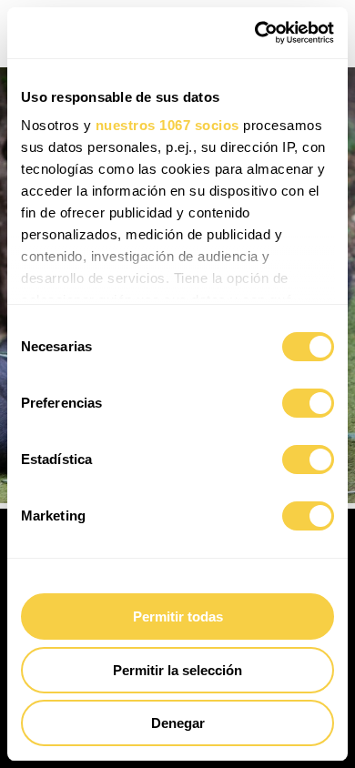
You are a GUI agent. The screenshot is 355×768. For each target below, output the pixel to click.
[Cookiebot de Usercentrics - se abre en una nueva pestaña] (255, 33)
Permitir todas (178, 616)
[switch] (308, 403)
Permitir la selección (177, 670)
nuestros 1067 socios (167, 125)
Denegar (178, 723)
